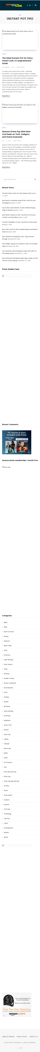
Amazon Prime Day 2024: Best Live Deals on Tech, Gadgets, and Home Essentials (16, 134)
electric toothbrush (10, 683)
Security (6, 786)
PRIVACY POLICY (22, 1036)
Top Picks (7, 818)
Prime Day (7, 776)
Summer (6, 804)
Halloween (7, 720)
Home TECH (8, 725)
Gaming (6, 697)
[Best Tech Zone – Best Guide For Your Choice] (14, 5)
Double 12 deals (9, 678)
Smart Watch (8, 795)
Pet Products (8, 762)
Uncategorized (8, 828)
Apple (4, 127)
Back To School (9, 632)
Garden (6, 702)
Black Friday (7, 645)
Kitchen (6, 730)
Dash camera (8, 664)
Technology (7, 814)
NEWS (6, 753)
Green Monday (8, 711)
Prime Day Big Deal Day (11, 781)
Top (20, 1048)
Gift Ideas (7, 706)
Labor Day (7, 734)
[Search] (34, 5)
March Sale (7, 748)
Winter (6, 837)
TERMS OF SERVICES (8, 1036)
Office (6, 758)
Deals (5, 669)
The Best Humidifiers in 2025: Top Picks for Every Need (19, 222)
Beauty (6, 636)
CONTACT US (34, 1036)
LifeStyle (6, 744)
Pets (5, 767)
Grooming (7, 716)
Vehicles (6, 832)
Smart (6, 790)
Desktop (6, 674)
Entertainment (8, 688)
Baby (5, 627)
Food (4, 54)
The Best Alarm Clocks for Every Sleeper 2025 (16, 193)
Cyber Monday (8, 660)
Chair (5, 650)
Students (7, 800)
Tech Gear (7, 809)
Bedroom (7, 641)
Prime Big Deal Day (10, 772)
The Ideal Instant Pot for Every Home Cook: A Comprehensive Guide (17, 61)
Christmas (7, 655)
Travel (6, 823)
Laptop (6, 739)
